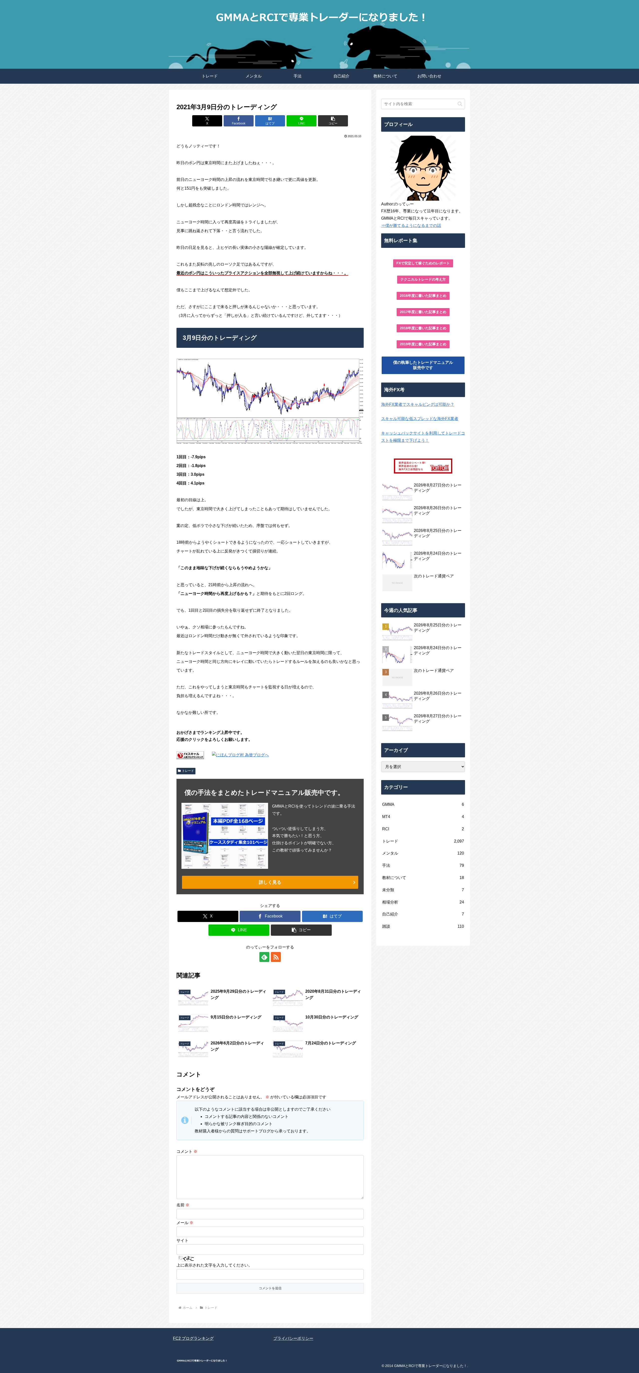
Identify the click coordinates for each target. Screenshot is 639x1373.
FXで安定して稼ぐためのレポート (423, 263)
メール (184, 1223)
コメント (186, 1151)
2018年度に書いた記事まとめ (423, 328)
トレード (188, 771)
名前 (182, 1205)
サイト (182, 1240)
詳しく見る (270, 882)
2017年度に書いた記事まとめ (423, 312)
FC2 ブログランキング (193, 1338)
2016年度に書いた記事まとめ (423, 296)
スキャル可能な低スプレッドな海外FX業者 (419, 419)
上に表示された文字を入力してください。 (214, 1265)
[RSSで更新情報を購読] (276, 957)
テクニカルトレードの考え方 (423, 279)
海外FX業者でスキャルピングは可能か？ (417, 404)
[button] (333, 120)
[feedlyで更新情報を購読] (264, 957)
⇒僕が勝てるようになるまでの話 (411, 225)
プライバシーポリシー (293, 1338)
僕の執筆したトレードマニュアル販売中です (423, 365)
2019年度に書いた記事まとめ (423, 344)
